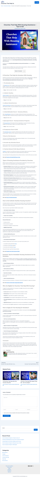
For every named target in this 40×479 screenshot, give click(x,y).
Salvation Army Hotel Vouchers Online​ (13, 251)
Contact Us (9, 470)
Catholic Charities (6, 95)
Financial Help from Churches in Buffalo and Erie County (11, 441)
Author (4, 350)
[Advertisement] (20, 14)
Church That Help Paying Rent (11, 197)
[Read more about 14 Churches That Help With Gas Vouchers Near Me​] (11, 375)
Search (35, 429)
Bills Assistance (5, 452)
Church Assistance (5, 455)
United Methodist (8, 114)
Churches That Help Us (7, 3)
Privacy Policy (9, 467)
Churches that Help (11, 384)
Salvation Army (6, 85)
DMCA (9, 468)
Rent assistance (5, 460)
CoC (11, 245)
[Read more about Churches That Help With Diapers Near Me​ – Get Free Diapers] (29, 375)
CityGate (4, 151)
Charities (3, 454)
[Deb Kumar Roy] (5, 354)
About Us (9, 471)
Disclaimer (9, 469)
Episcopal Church (7, 123)
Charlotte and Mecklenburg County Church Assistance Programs (13, 439)
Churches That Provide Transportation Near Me (14, 282)
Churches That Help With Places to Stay (13, 157)
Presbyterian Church (7, 131)
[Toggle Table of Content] (24, 71)
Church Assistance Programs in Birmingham (9, 444)
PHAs (15, 243)
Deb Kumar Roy (11, 351)
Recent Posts (8, 350)
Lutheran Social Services (7, 105)
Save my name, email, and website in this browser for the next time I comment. (16, 412)
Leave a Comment (5, 384)
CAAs (15, 247)
